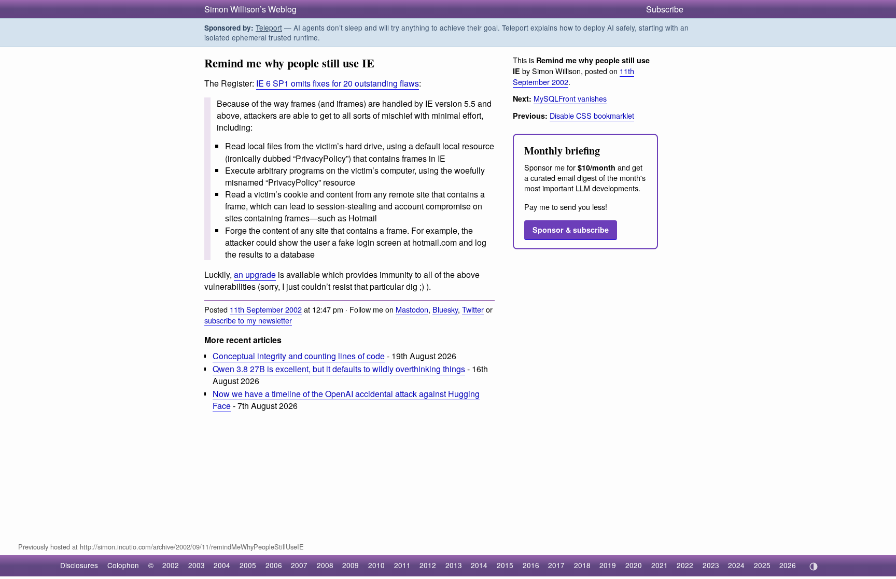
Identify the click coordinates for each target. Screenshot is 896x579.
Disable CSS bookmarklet (592, 115)
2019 (607, 565)
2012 (427, 565)
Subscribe (664, 9)
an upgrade (255, 274)
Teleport (269, 27)
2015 (505, 565)
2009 (350, 565)
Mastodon (412, 309)
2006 (273, 565)
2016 (531, 565)
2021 (659, 565)
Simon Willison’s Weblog (250, 9)
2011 (402, 565)
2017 (556, 565)
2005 (248, 565)
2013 (453, 565)
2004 (222, 565)
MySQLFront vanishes (570, 98)
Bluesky (445, 309)
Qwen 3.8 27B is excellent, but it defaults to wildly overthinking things (339, 369)
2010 (376, 565)
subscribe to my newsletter (248, 320)
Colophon (123, 565)
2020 (633, 565)
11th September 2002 (266, 309)
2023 (711, 565)
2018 (582, 565)
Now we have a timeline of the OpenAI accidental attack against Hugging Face (346, 400)
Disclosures (79, 565)
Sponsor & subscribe (571, 229)
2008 (325, 565)
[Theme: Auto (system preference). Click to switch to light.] (813, 566)
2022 (685, 565)
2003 (196, 565)
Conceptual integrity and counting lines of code (299, 356)
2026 (787, 565)
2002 (170, 565)
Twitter (473, 309)
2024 (736, 565)
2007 (299, 565)
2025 (762, 565)
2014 (479, 565)
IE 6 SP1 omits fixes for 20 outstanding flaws (337, 83)
